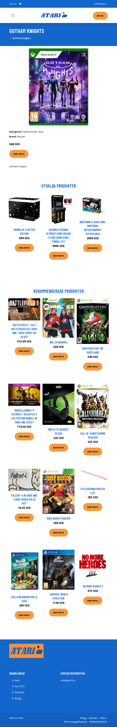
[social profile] (20, 4)
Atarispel (19, 692)
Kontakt (93, 718)
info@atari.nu (100, 3)
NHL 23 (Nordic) (58, 342)
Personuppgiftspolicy (75, 721)
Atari (17, 680)
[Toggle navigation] (13, 15)
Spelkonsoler (30, 131)
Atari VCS (20, 686)
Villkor (103, 718)
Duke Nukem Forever (58, 518)
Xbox (41, 131)
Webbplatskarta (98, 721)
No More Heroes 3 (93, 586)
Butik (100, 15)
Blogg (18, 698)
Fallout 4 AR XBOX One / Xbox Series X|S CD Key (24, 499)
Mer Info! (18, 153)
